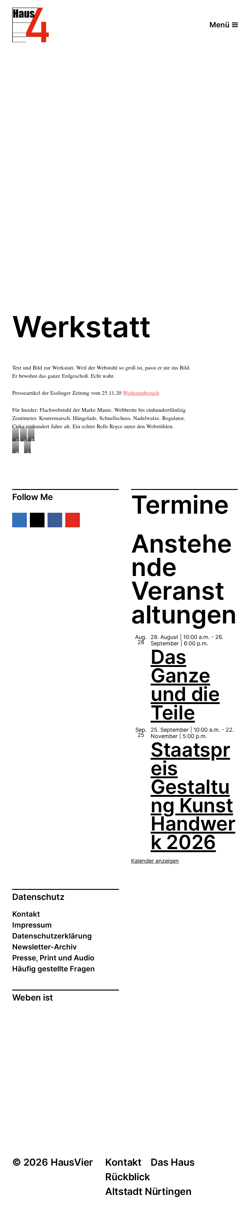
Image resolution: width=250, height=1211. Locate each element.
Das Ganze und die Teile (185, 684)
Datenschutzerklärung (52, 936)
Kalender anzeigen (155, 861)
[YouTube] (72, 520)
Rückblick (127, 1177)
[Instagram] (37, 520)
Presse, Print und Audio (53, 957)
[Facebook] (55, 520)
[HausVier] (30, 25)
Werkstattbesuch (141, 392)
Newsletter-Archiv (44, 946)
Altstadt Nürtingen (148, 1191)
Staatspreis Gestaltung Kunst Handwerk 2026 (193, 796)
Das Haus (173, 1162)
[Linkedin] (19, 520)
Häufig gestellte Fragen (53, 968)
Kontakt (26, 914)
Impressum (32, 925)
